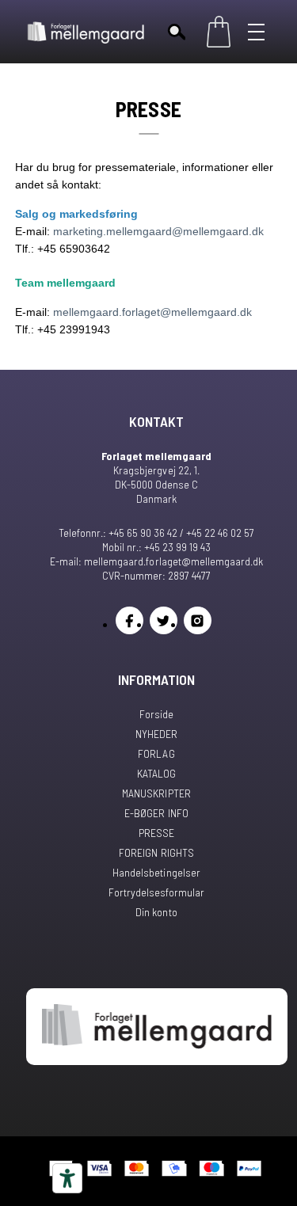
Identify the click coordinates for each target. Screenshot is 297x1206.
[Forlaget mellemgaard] (86, 32)
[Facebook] (129, 620)
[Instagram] (197, 620)
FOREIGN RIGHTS (156, 852)
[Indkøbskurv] (218, 32)
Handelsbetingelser (156, 872)
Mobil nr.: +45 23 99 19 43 (156, 547)
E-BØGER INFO (156, 813)
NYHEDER (156, 733)
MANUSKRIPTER (156, 793)
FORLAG (156, 753)
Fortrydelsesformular (156, 892)
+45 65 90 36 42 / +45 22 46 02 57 (181, 532)
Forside (156, 714)
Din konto (156, 912)
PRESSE (156, 832)
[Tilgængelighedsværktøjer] (67, 1178)
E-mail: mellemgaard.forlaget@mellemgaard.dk (156, 561)
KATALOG (156, 773)
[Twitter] (163, 620)
